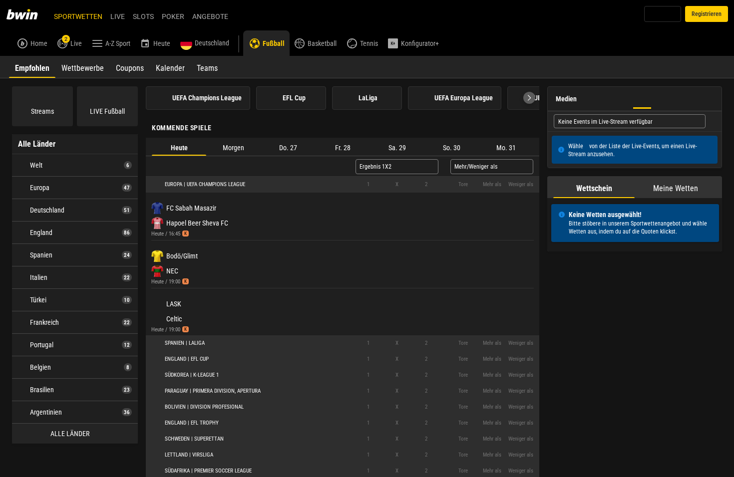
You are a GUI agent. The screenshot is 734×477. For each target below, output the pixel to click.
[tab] (32, 67)
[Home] (28, 14)
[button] (529, 98)
